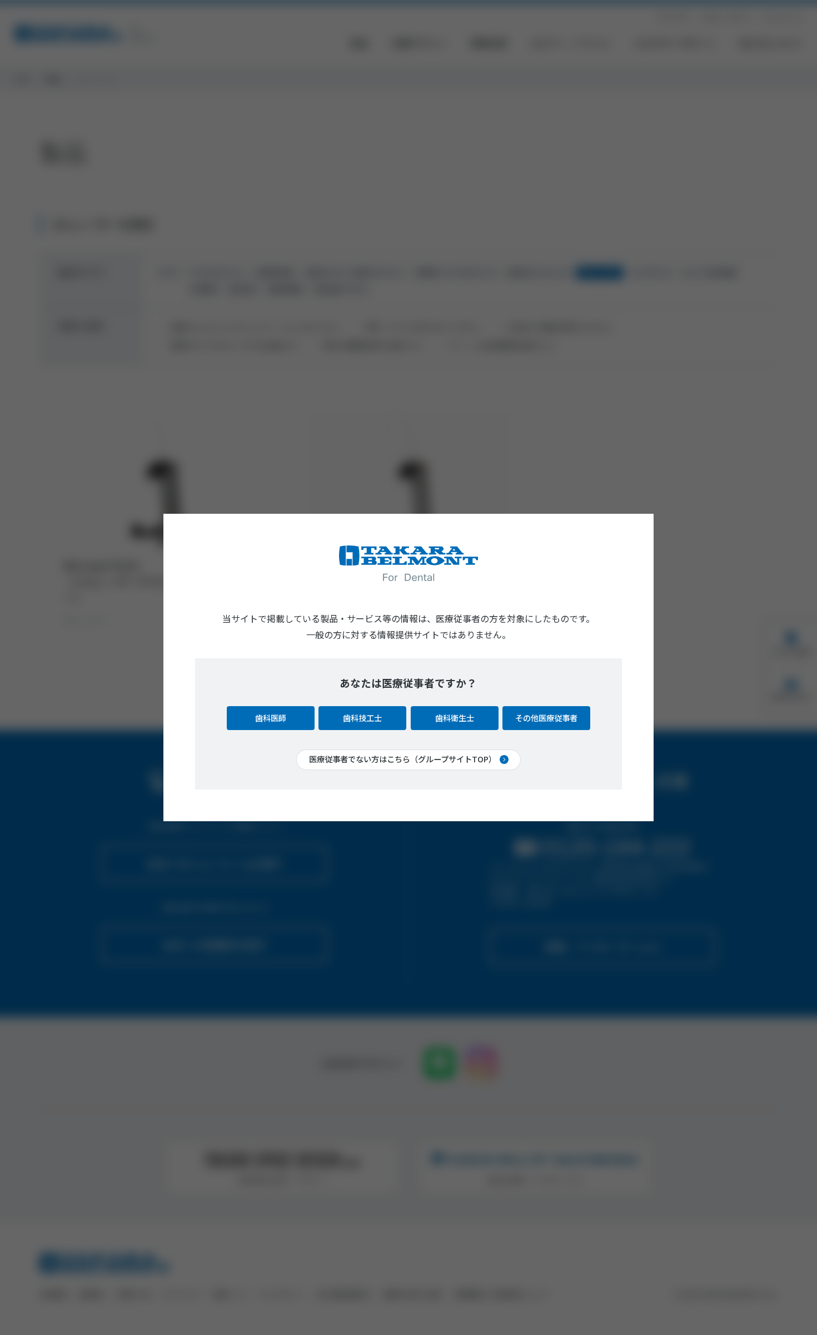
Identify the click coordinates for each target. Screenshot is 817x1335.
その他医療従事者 (546, 717)
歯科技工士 (362, 717)
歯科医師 (270, 717)
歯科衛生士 (454, 717)
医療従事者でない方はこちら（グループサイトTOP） (402, 759)
